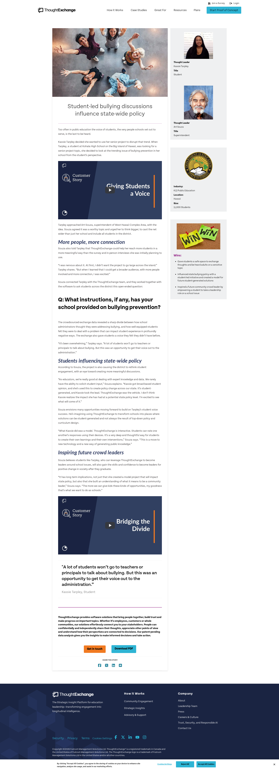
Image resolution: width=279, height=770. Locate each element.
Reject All (185, 764)
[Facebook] (115, 737)
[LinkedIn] (130, 737)
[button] (115, 10)
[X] (123, 737)
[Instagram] (144, 737)
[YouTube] (137, 737)
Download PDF (124, 648)
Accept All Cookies (206, 764)
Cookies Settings (102, 738)
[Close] (274, 764)
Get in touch (94, 648)
